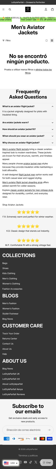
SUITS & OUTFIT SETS (34, 17)
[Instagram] (20, 462)
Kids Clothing (8, 273)
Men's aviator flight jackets (15, 149)
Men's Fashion (9, 303)
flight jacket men (27, 174)
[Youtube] (25, 462)
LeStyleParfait (31, 449)
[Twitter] (36, 462)
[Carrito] (52, 9)
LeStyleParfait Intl (11, 379)
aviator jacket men (32, 163)
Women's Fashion (10, 308)
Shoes (5, 268)
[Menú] (3, 9)
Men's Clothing (9, 278)
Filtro (8, 40)
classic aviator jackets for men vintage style (31, 190)
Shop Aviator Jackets (12, 204)
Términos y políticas (28, 455)
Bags (4, 263)
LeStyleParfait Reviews (13, 394)
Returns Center (9, 338)
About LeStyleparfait (12, 384)
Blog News (7, 319)
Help (4, 354)
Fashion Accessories (12, 289)
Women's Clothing (11, 283)
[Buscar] (10, 9)
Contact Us (7, 343)
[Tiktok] (30, 462)
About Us (6, 349)
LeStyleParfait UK (11, 373)
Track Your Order (10, 333)
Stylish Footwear (10, 313)
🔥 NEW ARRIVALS (11, 17)
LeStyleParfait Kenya (12, 389)
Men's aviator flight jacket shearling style (22, 182)
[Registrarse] (49, 430)
